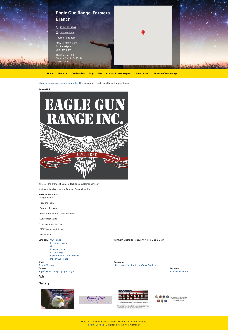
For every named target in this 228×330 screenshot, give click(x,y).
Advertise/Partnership (165, 73)
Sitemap (100, 324)
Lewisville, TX (74, 83)
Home (50, 73)
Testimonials (78, 73)
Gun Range (55, 239)
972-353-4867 (68, 27)
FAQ (100, 73)
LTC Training (56, 252)
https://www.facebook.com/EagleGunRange (136, 265)
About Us (62, 73)
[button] (143, 32)
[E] (57, 299)
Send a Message (47, 265)
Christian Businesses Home (52, 83)
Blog (91, 73)
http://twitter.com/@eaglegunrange (56, 271)
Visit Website (67, 32)
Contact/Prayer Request (118, 73)
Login (91, 324)
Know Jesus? (142, 73)
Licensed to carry (59, 249)
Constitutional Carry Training (64, 255)
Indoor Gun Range (59, 258)
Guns (52, 246)
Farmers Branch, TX (179, 271)
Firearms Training (58, 243)
